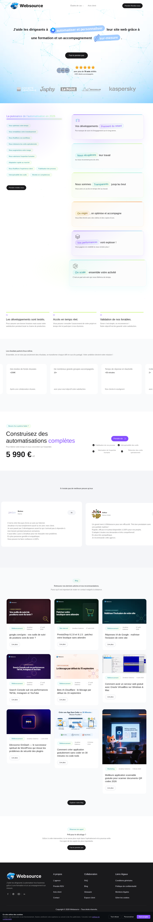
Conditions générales (123, 881)
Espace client (89, 898)
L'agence (56, 881)
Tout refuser (115, 917)
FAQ (86, 881)
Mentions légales (122, 892)
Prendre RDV (58, 886)
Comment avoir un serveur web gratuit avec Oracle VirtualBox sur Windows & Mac (124, 687)
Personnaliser (129, 917)
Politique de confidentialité (125, 886)
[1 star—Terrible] (77, 68)
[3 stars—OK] (85, 68)
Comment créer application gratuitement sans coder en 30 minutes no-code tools (72, 752)
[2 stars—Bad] (81, 68)
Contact (56, 898)
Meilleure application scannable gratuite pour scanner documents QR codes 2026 (123, 778)
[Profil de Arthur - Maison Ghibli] (131, 513)
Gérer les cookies (122, 898)
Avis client (57, 892)
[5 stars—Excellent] (93, 68)
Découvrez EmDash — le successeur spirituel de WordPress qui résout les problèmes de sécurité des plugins (27, 748)
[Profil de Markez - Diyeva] (47, 512)
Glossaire (88, 892)
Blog (86, 886)
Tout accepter (143, 917)
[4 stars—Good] (89, 68)
